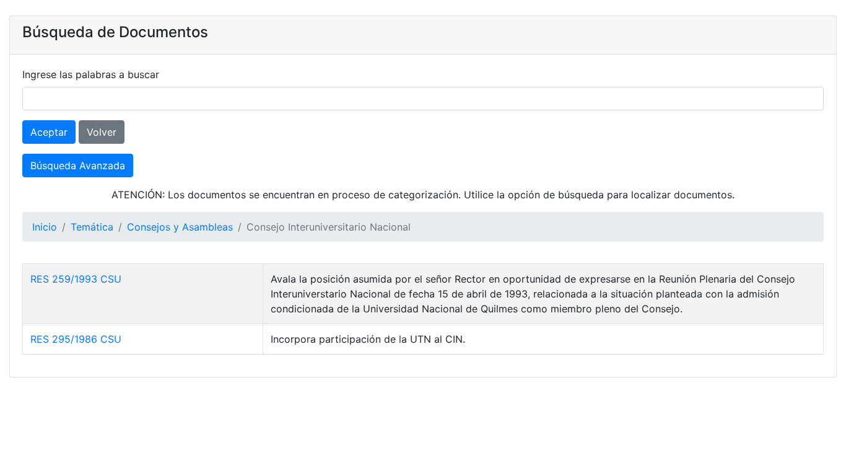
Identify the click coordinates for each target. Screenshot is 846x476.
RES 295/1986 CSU (75, 339)
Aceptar (49, 132)
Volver (101, 132)
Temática (92, 227)
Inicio (44, 227)
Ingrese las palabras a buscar (90, 74)
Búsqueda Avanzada (77, 165)
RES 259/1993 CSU (75, 279)
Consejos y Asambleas (180, 227)
